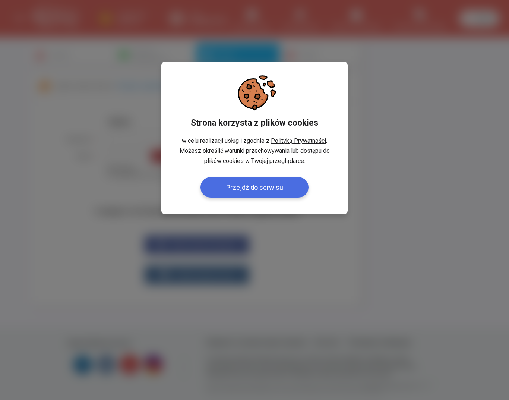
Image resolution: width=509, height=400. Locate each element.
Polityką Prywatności (298, 140)
